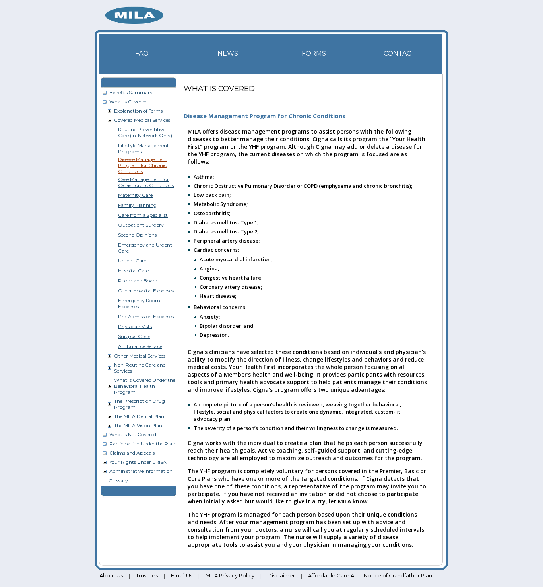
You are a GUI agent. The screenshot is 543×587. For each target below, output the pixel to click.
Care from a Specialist (143, 215)
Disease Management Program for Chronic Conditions (142, 165)
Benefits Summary (131, 92)
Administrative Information (141, 471)
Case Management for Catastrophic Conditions (146, 182)
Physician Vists (135, 326)
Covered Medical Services (142, 120)
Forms (314, 53)
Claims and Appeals (132, 453)
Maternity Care (135, 195)
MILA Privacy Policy (230, 575)
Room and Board (137, 281)
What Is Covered (128, 102)
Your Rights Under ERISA (138, 462)
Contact (399, 53)
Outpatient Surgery (141, 225)
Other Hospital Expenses (146, 291)
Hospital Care (133, 271)
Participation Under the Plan (142, 444)
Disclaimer (281, 575)
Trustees (147, 575)
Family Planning (137, 205)
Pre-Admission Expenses (146, 316)
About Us (111, 575)
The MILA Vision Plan (138, 425)
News (227, 53)
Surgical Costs (134, 336)
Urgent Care (132, 261)
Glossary (118, 481)
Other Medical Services (139, 356)
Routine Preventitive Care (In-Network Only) (145, 132)
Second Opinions (137, 235)
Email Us (181, 575)
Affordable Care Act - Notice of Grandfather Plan (370, 575)
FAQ (142, 53)
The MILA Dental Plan (139, 416)
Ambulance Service (140, 346)
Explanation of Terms (138, 111)
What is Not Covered (132, 434)
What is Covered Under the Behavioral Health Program (144, 386)
